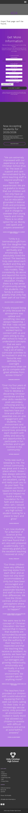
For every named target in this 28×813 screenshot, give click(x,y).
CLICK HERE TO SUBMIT (14, 88)
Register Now (14, 143)
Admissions (4, 775)
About (3, 772)
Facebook (1, 804)
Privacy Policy (4, 781)
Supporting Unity (5, 777)
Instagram (3, 804)
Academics (4, 773)
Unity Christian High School (9, 4)
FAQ (2, 779)
